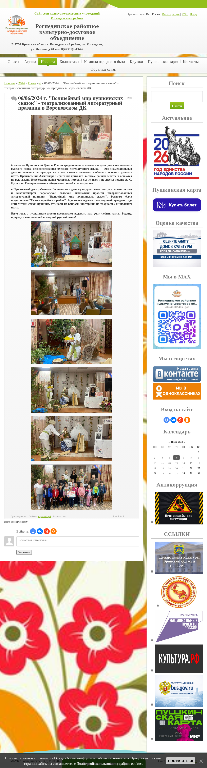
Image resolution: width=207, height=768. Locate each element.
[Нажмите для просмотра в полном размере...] (71, 159)
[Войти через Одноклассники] (54, 531)
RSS (185, 14)
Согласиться (180, 760)
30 (198, 473)
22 (191, 468)
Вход (193, 14)
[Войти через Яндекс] (47, 531)
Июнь (32, 83)
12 (169, 463)
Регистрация (171, 14)
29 (191, 473)
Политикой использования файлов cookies (109, 763)
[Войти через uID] (33, 531)
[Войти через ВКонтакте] (40, 531)
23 (198, 468)
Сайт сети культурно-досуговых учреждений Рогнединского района (67, 15)
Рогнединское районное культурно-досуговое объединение (67, 31)
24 (155, 473)
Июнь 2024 (177, 442)
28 (183, 473)
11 (162, 463)
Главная (9, 83)
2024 (21, 83)
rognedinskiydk (44, 516)
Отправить (24, 552)
